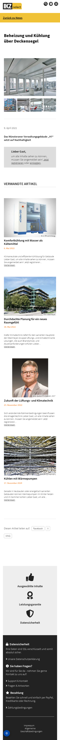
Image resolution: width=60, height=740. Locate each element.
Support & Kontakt (17, 681)
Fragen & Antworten (18, 685)
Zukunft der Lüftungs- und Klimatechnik (28, 400)
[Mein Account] (50, 3)
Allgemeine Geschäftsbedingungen (31, 730)
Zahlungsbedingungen (19, 707)
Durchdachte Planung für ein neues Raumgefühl (25, 320)
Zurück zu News (12, 18)
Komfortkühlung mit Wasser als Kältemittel (23, 242)
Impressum (29, 725)
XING (8, 535)
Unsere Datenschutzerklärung (23, 659)
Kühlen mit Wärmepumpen (20, 478)
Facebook (38, 528)
